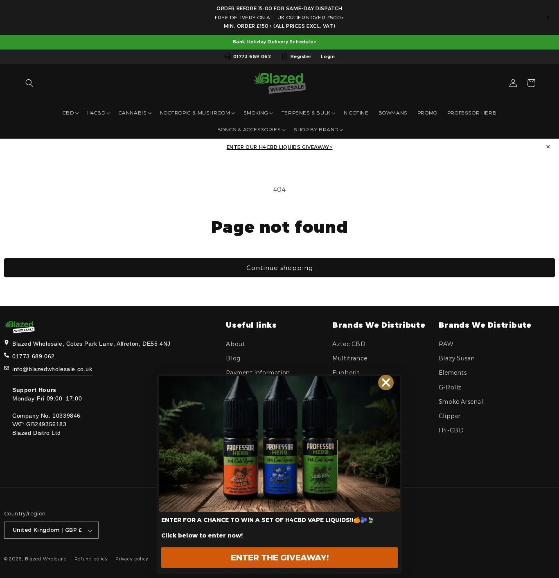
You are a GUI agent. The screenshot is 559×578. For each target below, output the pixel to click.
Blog (233, 358)
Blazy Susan (457, 358)
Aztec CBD (348, 344)
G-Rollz (450, 387)
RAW (446, 344)
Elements (453, 373)
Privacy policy (132, 559)
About (235, 344)
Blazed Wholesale (46, 559)
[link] (279, 444)
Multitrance (349, 358)
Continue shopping (279, 268)
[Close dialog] (386, 382)
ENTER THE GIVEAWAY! (280, 557)
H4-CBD (451, 430)
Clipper (450, 416)
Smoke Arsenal (461, 401)
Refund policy (91, 559)
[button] (29, 83)
